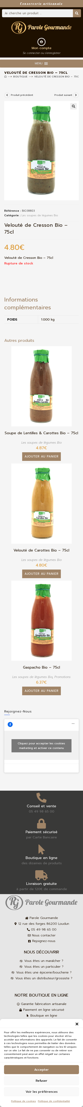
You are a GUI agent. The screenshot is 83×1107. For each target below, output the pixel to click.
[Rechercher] (77, 13)
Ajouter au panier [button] (41, 456)
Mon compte (41, 48)
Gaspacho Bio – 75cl (41, 667)
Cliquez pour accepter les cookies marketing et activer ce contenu (41, 745)
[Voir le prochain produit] (76, 95)
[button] (77, 1024)
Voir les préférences (42, 1092)
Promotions (62, 677)
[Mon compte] (41, 42)
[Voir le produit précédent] (7, 95)
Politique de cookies (23, 1101)
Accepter (41, 1070)
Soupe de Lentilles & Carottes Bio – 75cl (41, 433)
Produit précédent (22, 95)
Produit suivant (63, 95)
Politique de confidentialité (54, 1101)
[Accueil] (5, 76)
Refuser (41, 1081)
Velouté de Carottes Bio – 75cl (41, 550)
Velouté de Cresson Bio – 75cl (57, 76)
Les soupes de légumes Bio (40, 215)
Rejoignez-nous (18, 711)
